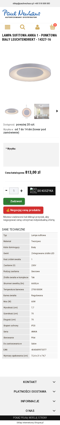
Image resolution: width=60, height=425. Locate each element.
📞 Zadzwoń (14, 201)
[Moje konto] (37, 27)
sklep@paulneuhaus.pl (23, 3)
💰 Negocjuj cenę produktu (23, 210)
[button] (7, 27)
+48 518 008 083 (42, 3)
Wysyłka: (11, 148)
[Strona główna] (30, 13)
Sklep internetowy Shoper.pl (30, 422)
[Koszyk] (52, 27)
